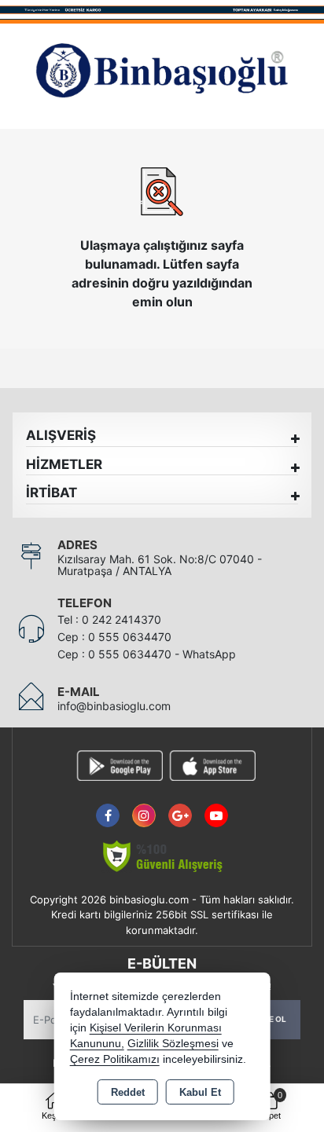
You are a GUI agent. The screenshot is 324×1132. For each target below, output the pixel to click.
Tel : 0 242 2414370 (109, 619)
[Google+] (180, 806)
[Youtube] (216, 806)
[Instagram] (144, 806)
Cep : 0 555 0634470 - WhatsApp (146, 654)
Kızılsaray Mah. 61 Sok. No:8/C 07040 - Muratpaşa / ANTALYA (159, 564)
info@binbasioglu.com (114, 706)
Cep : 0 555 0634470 (114, 636)
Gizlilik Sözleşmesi (173, 1044)
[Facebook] (108, 806)
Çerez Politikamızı (115, 1059)
